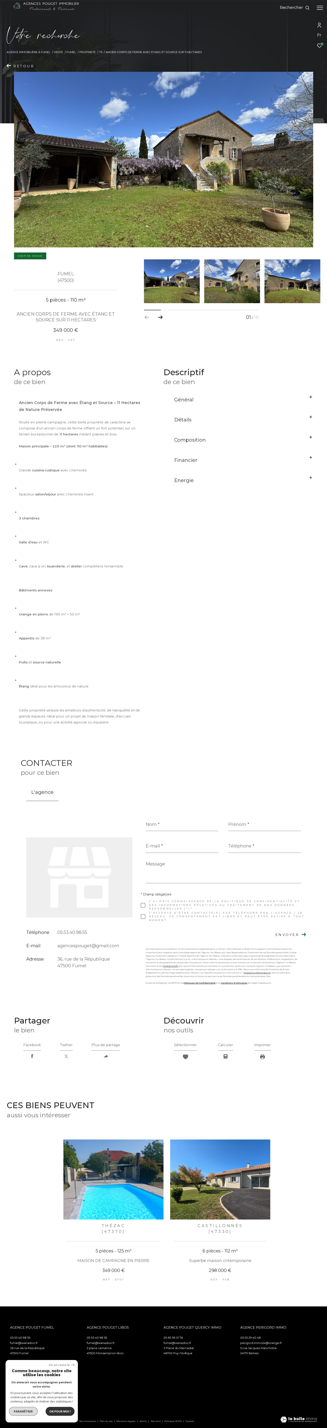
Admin (143, 1421)
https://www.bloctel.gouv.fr (257, 973)
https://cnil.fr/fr (170, 966)
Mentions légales (126, 1421)
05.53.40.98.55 (72, 932)
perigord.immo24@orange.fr (261, 1343)
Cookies (190, 1421)
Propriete (87, 52)
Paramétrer (23, 1411)
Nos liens (156, 1421)
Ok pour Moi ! (60, 1411)
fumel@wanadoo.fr (24, 1343)
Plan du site (106, 1421)
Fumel (71, 52)
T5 (100, 52)
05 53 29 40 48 (250, 1337)
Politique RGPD (173, 1421)
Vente (58, 52)
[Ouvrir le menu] (320, 8)
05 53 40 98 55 (20, 1337)
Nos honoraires (88, 1421)
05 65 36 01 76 (173, 1337)
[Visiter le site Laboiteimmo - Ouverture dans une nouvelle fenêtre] (299, 1420)
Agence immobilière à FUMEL (28, 52)
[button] (160, 317)
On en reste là (59, 1365)
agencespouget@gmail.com (88, 945)
